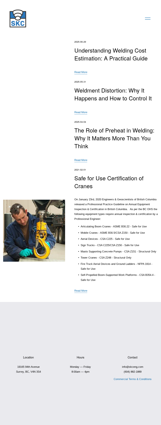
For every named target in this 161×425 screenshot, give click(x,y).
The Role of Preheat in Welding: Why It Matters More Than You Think (114, 138)
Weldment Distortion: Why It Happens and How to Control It (113, 94)
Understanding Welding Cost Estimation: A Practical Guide (111, 54)
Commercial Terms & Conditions (133, 379)
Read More (80, 72)
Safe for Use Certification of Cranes (109, 182)
